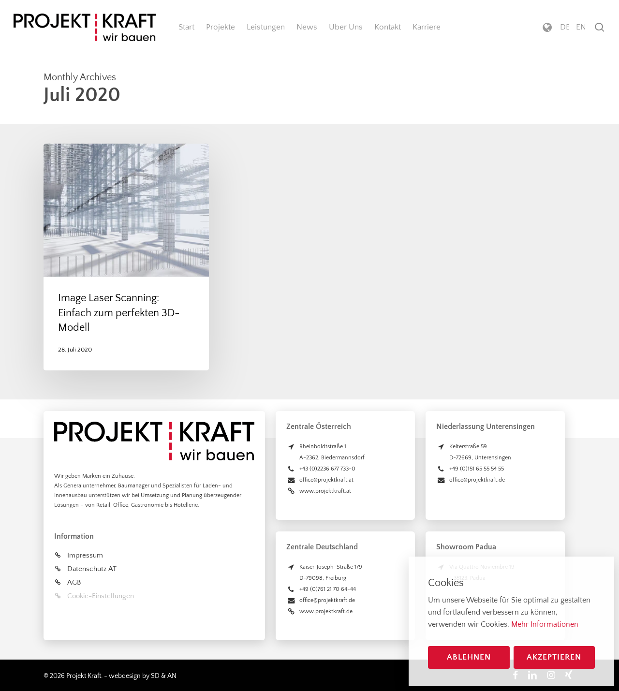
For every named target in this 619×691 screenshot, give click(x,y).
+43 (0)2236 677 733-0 (327, 469)
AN (172, 676)
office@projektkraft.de (327, 600)
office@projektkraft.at (326, 480)
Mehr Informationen (544, 624)
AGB (74, 582)
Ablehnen (469, 657)
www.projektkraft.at (325, 491)
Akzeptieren (554, 657)
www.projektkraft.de (326, 611)
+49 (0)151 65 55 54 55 (476, 469)
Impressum (85, 555)
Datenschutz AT (92, 569)
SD (155, 676)
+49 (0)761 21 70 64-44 (327, 589)
